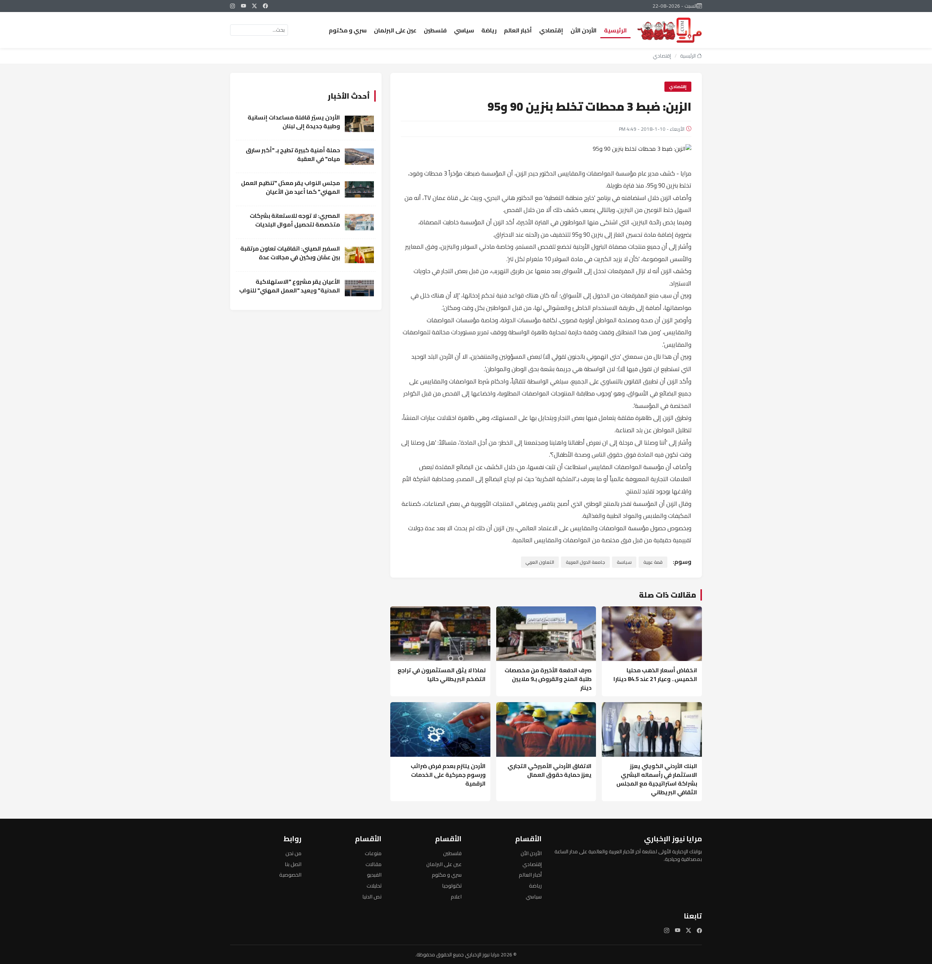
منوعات (373, 853)
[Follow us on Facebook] (265, 5)
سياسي (464, 30)
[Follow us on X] (254, 5)
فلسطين (435, 30)
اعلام (456, 896)
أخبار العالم (518, 30)
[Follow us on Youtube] (243, 5)
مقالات (374, 864)
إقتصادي (551, 30)
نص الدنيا (372, 896)
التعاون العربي (539, 562)
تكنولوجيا (452, 885)
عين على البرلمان (395, 30)
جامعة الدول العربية (585, 562)
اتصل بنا (293, 864)
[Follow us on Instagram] (232, 5)
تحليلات (374, 885)
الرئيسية (615, 30)
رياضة (489, 30)
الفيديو (374, 875)
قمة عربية (653, 562)
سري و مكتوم (348, 30)
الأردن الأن (583, 30)
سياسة (624, 562)
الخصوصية (290, 875)
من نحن (293, 853)
